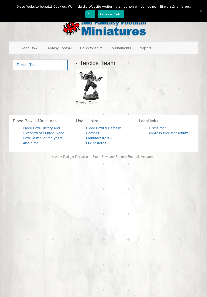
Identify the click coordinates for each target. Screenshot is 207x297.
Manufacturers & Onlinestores (99, 140)
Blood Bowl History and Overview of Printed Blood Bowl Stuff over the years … (45, 132)
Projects (145, 47)
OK (90, 14)
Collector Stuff (91, 47)
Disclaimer (157, 127)
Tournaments (120, 47)
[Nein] (200, 10)
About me (30, 142)
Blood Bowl (29, 47)
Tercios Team (27, 64)
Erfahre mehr (111, 14)
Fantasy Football (59, 47)
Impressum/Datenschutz (168, 132)
